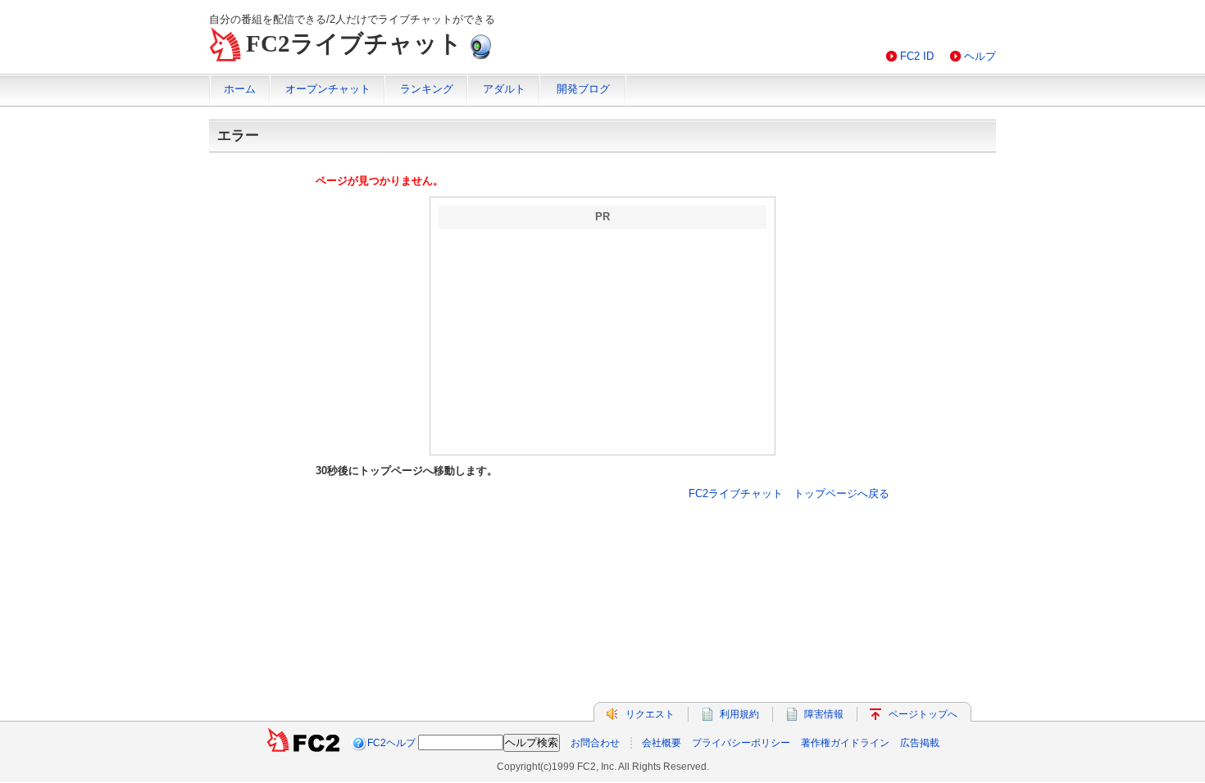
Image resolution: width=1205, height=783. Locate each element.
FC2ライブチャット (354, 43)
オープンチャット (328, 89)
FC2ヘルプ (391, 743)
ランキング (426, 89)
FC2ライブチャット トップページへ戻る (789, 493)
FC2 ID (917, 56)
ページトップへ (923, 714)
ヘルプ (980, 56)
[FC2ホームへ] (303, 743)
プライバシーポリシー (741, 743)
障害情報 (824, 714)
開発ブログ (583, 89)
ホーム (240, 89)
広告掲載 (919, 743)
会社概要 (661, 743)
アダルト (504, 89)
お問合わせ (595, 743)
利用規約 (739, 714)
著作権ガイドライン (845, 743)
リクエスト (650, 714)
